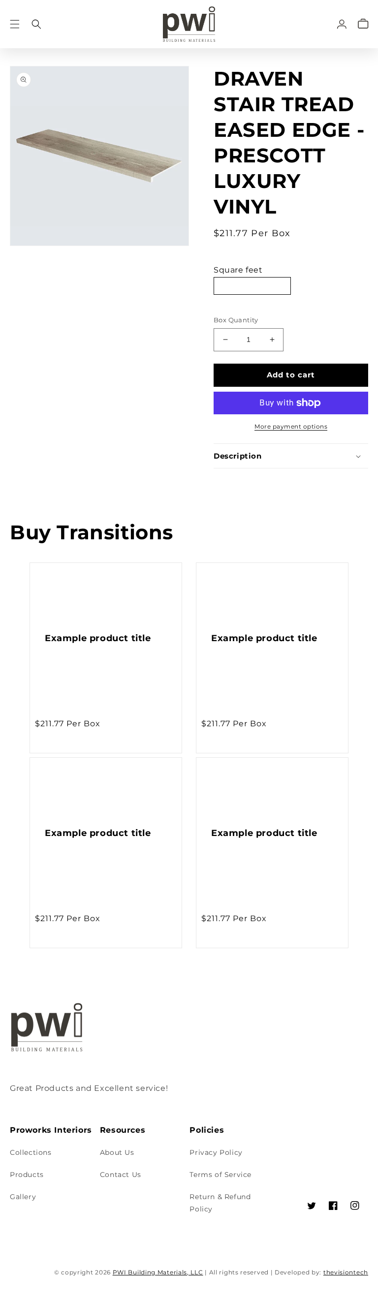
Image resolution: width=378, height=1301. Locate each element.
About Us (117, 1152)
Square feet (238, 270)
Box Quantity (236, 320)
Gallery (23, 1196)
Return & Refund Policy (220, 1202)
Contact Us (120, 1174)
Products (27, 1174)
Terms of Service (220, 1174)
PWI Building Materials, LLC (158, 1272)
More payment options (290, 426)
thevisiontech (345, 1272)
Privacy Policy (215, 1152)
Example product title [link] (98, 638)
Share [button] (235, 481)
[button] (15, 24)
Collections (31, 1152)
